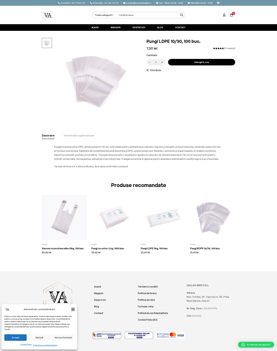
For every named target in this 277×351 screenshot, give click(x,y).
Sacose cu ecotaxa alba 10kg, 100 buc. (63, 248)
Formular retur (146, 306)
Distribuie (155, 70)
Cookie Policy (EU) (147, 319)
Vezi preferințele (63, 337)
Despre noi (100, 299)
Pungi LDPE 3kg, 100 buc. (154, 248)
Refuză (39, 337)
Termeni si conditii (148, 286)
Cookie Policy (26, 344)
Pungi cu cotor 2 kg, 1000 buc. (108, 248)
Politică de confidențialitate (45, 345)
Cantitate (151, 55)
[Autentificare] (224, 15)
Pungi (44, 244)
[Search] (181, 15)
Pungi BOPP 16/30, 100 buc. (205, 248)
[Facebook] (218, 3)
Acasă (97, 286)
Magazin (98, 293)
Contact (98, 313)
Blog (96, 306)
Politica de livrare (147, 293)
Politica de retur (146, 299)
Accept (15, 337)
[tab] (48, 135)
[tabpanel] (138, 156)
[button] (73, 309)
